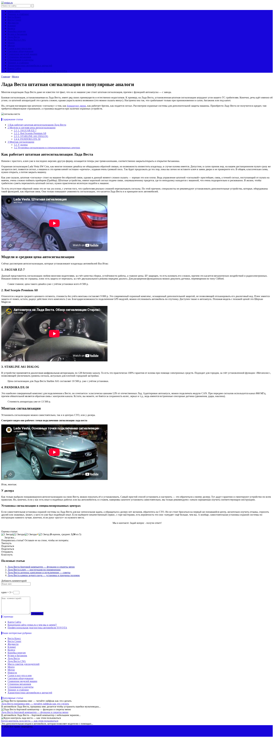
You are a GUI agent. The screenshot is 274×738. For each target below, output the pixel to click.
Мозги (11, 42)
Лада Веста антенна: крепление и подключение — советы (39, 572)
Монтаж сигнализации (21, 142)
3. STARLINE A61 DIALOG (31, 136)
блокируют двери (76, 105)
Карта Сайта (14, 68)
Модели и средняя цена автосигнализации (31, 127)
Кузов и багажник (17, 34)
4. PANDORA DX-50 (27, 139)
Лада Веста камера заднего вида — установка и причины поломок (44, 575)
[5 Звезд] (44, 534)
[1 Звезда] (7, 534)
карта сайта (14, 11)
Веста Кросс (14, 17)
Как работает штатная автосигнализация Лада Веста (37, 124)
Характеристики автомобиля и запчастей (30, 65)
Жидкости (13, 22)
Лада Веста (14, 37)
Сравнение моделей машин (22, 54)
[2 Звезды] (19, 534)
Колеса (11, 28)
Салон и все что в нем (20, 48)
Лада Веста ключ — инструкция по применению (34, 569)
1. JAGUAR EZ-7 (25, 130)
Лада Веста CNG (17, 40)
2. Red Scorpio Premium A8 (30, 133)
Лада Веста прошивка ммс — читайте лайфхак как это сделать (35, 703)
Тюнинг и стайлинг (18, 14)
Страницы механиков (19, 57)
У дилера (21, 144)
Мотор (11, 45)
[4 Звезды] (38, 534)
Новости (12, 672)
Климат (12, 25)
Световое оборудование (20, 51)
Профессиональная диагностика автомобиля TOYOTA (37, 71)
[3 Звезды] (31, 534)
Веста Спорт (14, 20)
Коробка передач (17, 31)
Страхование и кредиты (20, 59)
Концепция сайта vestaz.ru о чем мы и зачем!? (32, 624)
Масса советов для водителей (23, 664)
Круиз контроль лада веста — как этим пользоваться (29, 720)
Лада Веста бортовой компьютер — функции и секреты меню (41, 566)
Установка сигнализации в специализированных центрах (47, 147)
